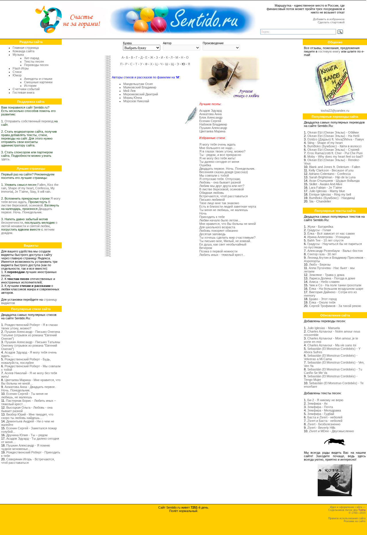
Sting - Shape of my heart (325, 142)
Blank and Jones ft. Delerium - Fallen (334, 167)
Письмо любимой (212, 199)
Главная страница (26, 47)
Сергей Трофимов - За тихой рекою (335, 306)
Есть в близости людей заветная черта (227, 206)
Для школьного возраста (217, 227)
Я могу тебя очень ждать (217, 144)
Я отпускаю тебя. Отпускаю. (220, 179)
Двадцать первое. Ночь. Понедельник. (26, 210)
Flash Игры (21, 68)
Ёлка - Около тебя (322, 302)
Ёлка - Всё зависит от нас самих (331, 233)
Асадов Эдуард (210, 110)
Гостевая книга (23, 92)
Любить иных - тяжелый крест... (222, 254)
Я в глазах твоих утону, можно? (222, 151)
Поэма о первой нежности (218, 251)
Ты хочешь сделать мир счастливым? (227, 237)
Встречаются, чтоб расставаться (223, 196)
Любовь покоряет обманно (218, 230)
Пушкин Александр (213, 128)
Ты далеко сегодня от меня (219, 161)
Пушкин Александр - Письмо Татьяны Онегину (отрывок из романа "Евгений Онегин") (30, 345)
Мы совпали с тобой (214, 175)
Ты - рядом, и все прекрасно (220, 155)
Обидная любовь (211, 192)
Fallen (41, 184)
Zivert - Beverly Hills (321, 427)
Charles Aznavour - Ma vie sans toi (331, 345)
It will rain (44, 191)
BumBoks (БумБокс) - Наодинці (332, 198)
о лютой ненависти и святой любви (29, 224)
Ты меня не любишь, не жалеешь (223, 210)
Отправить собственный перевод (29, 121)
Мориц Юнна (132, 97)
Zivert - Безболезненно (323, 424)
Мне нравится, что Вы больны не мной (227, 223)
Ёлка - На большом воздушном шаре (336, 288)
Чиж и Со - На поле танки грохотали (335, 285)
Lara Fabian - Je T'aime (325, 187)
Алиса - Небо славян (324, 281)
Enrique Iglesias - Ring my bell (330, 194)
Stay (33, 191)
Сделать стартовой (331, 22)
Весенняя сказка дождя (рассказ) (223, 172)
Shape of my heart (21, 188)
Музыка (18, 54)
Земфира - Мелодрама (324, 410)
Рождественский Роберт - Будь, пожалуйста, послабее (26, 361)
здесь (5, 159)
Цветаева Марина (212, 131)
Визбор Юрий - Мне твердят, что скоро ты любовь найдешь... (27, 416)
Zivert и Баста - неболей (324, 420)
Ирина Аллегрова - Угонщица (328, 237)
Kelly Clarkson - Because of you (331, 170)
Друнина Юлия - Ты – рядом (27, 435)
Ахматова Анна (210, 114)
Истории (30, 85)
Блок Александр (210, 117)
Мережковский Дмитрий (140, 94)
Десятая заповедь (212, 234)
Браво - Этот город (323, 299)
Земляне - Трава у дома (326, 275)
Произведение (213, 43)
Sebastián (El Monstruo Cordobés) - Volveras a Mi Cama (331, 357)
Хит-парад (31, 58)
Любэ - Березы (320, 264)
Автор (167, 43)
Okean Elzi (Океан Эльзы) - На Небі (333, 136)
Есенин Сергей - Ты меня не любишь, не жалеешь (24, 395)
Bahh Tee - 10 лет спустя (325, 240)
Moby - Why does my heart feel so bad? (335, 156)
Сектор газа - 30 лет (322, 254)
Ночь (203, 213)
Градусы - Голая (319, 230)
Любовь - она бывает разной (220, 182)
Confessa (42, 188)
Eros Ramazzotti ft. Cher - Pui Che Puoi (334, 153)
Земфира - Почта (320, 407)
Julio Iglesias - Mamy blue (327, 191)
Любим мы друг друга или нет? (221, 186)
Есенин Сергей (210, 121)
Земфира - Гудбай (320, 414)
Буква (127, 43)
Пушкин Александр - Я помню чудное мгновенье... (25, 447)
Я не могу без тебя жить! (217, 158)
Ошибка (205, 165)
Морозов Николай (136, 101)
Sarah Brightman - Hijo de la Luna (332, 177)
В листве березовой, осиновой (25, 203)
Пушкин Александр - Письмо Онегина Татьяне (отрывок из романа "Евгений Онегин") (30, 335)
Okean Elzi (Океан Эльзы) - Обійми (333, 132)
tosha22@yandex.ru (335, 110)
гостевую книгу (329, 51)
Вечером (205, 248)
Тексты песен (34, 61)
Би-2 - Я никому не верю (325, 400)
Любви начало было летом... (220, 220)
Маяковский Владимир (139, 87)
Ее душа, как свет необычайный (222, 244)
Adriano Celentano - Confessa (330, 173)
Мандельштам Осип (138, 84)
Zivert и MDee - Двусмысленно (331, 431)
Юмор (17, 75)
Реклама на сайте (355, 521)
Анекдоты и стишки (38, 78)
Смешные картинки (38, 82)
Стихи (17, 72)
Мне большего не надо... (217, 148)
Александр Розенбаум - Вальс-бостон (335, 250)
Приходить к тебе (212, 217)
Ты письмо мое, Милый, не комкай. (225, 241)
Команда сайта (23, 51)
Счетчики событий (26, 89)
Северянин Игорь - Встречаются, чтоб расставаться (28, 460)
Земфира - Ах (317, 403)
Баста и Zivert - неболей (324, 417)
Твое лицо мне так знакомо (219, 203)
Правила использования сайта (347, 518)
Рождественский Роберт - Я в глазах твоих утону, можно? (29, 326)
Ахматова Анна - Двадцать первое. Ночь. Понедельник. (28, 388)
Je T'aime (21, 191)
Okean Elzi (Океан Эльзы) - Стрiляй (333, 149)
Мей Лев (129, 90)
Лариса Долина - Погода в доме (332, 278)
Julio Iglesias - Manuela (323, 328)
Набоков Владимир (213, 124)
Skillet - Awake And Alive (325, 184)
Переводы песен (36, 65)
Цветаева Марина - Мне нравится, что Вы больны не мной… (30, 381)
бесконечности (12, 222)
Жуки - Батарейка (320, 226)
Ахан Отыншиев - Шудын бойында (334, 180)
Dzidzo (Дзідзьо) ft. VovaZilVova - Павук (335, 139)
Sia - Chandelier (320, 201)
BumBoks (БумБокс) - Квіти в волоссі (334, 146)
